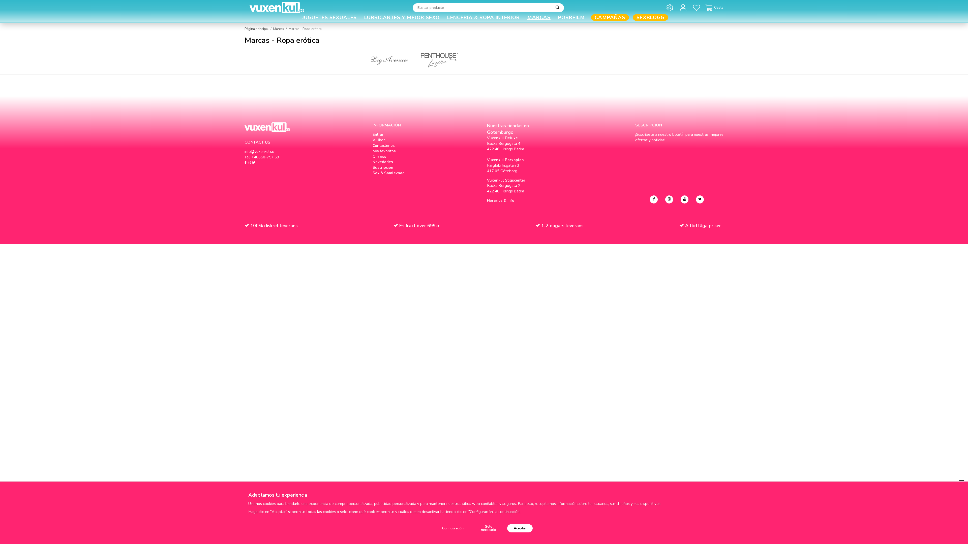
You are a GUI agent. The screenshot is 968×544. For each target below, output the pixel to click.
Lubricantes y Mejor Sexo (402, 17)
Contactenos (384, 145)
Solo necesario (488, 528)
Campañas (610, 17)
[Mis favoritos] (697, 8)
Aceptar (520, 528)
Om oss (379, 156)
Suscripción (383, 167)
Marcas (539, 17)
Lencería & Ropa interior (483, 17)
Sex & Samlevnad (389, 173)
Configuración (453, 528)
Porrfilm (571, 17)
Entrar (378, 134)
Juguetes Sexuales (329, 17)
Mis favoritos (384, 151)
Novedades (383, 161)
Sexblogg (650, 17)
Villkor (379, 140)
